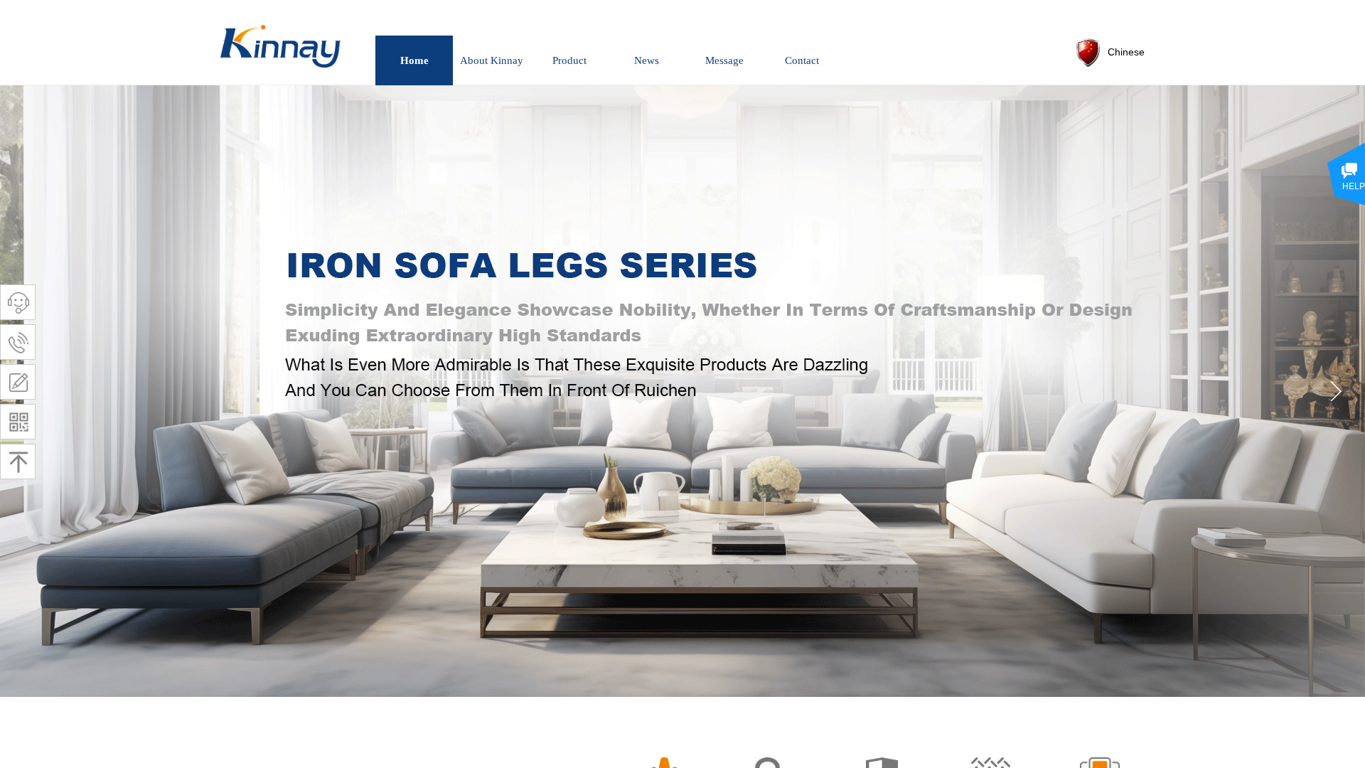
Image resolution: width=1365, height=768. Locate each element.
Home (414, 60)
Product (569, 60)
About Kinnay (491, 60)
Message (724, 60)
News (646, 60)
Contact (802, 60)
